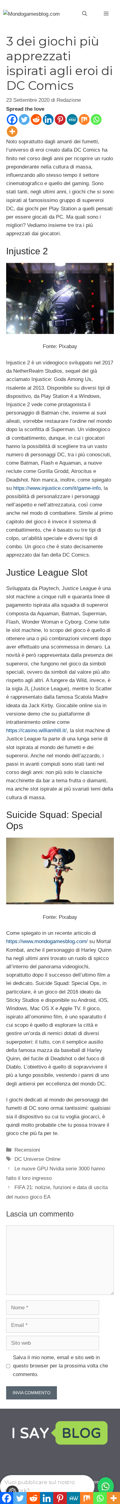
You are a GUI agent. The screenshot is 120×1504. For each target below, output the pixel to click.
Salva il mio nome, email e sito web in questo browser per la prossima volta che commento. (60, 1366)
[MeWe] (72, 119)
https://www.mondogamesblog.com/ (47, 941)
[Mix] (84, 119)
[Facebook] (12, 119)
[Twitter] (24, 119)
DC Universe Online (37, 1159)
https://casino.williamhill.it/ (36, 730)
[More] (12, 131)
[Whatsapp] (96, 119)
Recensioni (27, 1150)
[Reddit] (36, 119)
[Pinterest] (60, 119)
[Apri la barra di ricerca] (84, 14)
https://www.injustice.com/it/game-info (57, 488)
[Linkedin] (48, 119)
